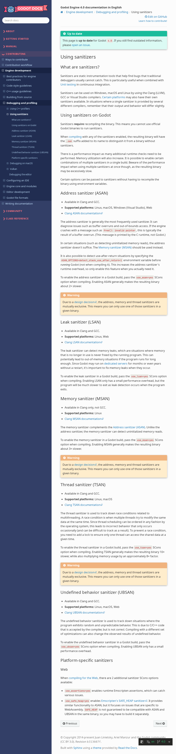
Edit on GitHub (157, 16)
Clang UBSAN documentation (84, 612)
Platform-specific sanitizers (25, 157)
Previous (71, 723)
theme (97, 748)
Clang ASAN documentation (83, 213)
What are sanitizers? (21, 119)
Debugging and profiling (22, 103)
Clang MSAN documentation (83, 419)
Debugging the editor (20, 174)
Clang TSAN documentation (82, 505)
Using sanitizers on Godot (24, 125)
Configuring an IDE (18, 180)
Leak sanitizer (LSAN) (22, 136)
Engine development (18, 70)
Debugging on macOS (21, 163)
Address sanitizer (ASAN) (24, 130)
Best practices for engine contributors (21, 78)
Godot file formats (17, 197)
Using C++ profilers (20, 108)
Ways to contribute (16, 59)
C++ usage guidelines (19, 91)
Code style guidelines (19, 85)
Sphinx (77, 748)
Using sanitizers (19, 114)
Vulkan (13, 169)
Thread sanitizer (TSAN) (23, 147)
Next (159, 723)
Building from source (19, 97)
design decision (84, 302)
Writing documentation (19, 203)
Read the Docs (127, 748)
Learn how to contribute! (153, 20)
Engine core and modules (22, 186)
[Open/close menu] (3, 59)
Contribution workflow (18, 65)
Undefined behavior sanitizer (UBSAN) (30, 152)
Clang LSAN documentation (82, 342)
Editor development (18, 192)
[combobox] (25, 20)
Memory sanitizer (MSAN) (24, 141)
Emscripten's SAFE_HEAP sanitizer (123, 701)
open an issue (81, 45)
